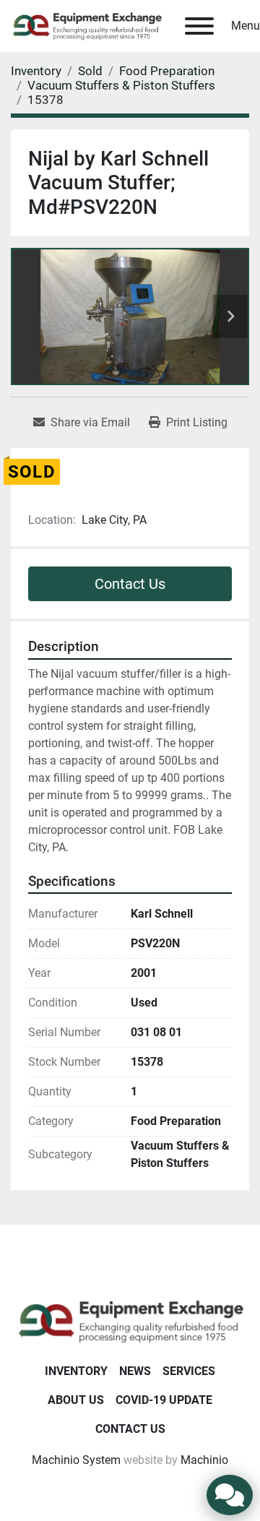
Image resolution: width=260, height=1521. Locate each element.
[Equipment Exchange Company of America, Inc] (130, 1320)
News (135, 1371)
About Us (76, 1400)
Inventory (76, 1371)
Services (188, 1371)
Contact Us (130, 584)
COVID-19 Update (164, 1400)
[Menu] (199, 26)
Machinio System (76, 1460)
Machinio (204, 1460)
